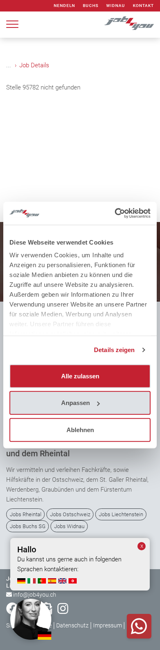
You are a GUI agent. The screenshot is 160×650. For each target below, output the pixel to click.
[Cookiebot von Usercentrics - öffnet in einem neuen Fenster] (115, 213)
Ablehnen (80, 429)
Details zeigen (114, 349)
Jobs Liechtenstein (121, 514)
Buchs (90, 5)
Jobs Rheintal (25, 514)
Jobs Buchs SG (28, 526)
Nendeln (64, 5)
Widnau (115, 5)
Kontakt (143, 5)
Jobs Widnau (69, 526)
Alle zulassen (80, 375)
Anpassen (75, 402)
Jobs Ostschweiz (70, 514)
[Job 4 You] (129, 23)
